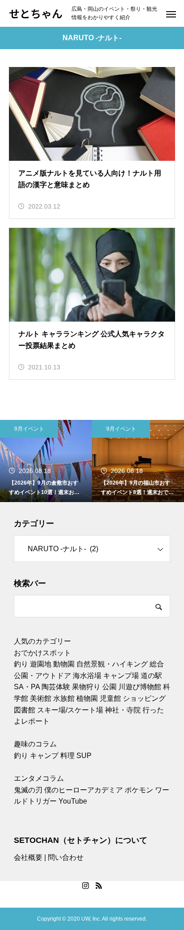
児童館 (110, 698)
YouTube (73, 801)
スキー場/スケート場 (70, 710)
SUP (84, 755)
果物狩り (86, 687)
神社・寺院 (123, 710)
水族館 (64, 698)
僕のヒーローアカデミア (83, 790)
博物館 (150, 687)
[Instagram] (85, 885)
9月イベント (29, 429)
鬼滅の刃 (28, 790)
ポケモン (139, 790)
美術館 (40, 698)
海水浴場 (87, 675)
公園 (109, 687)
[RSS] (98, 885)
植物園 (87, 698)
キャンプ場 (121, 675)
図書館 (24, 710)
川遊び (129, 687)
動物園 (64, 664)
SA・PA (27, 687)
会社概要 (28, 857)
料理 (67, 755)
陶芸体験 (56, 687)
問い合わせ (66, 857)
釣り (21, 664)
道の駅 (151, 675)
